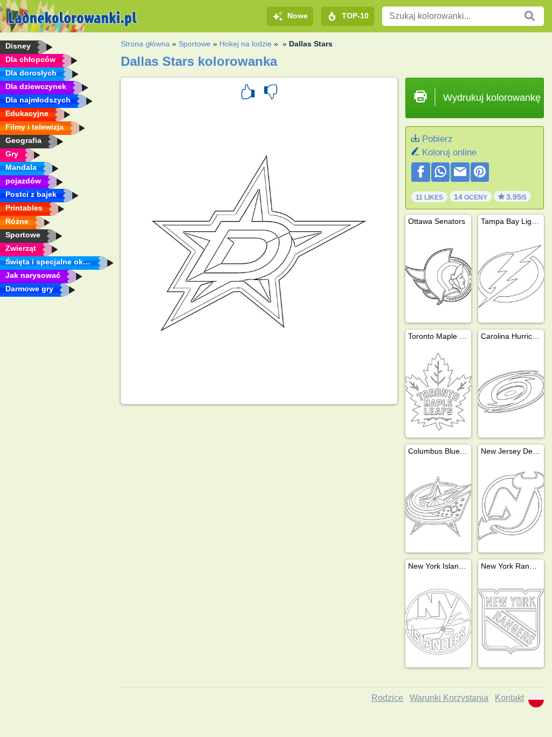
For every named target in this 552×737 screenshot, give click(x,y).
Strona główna (145, 43)
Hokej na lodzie (245, 43)
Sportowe (194, 43)
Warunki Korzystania (449, 697)
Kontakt (509, 697)
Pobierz (437, 139)
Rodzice (387, 697)
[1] (248, 93)
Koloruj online (449, 152)
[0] (270, 93)
